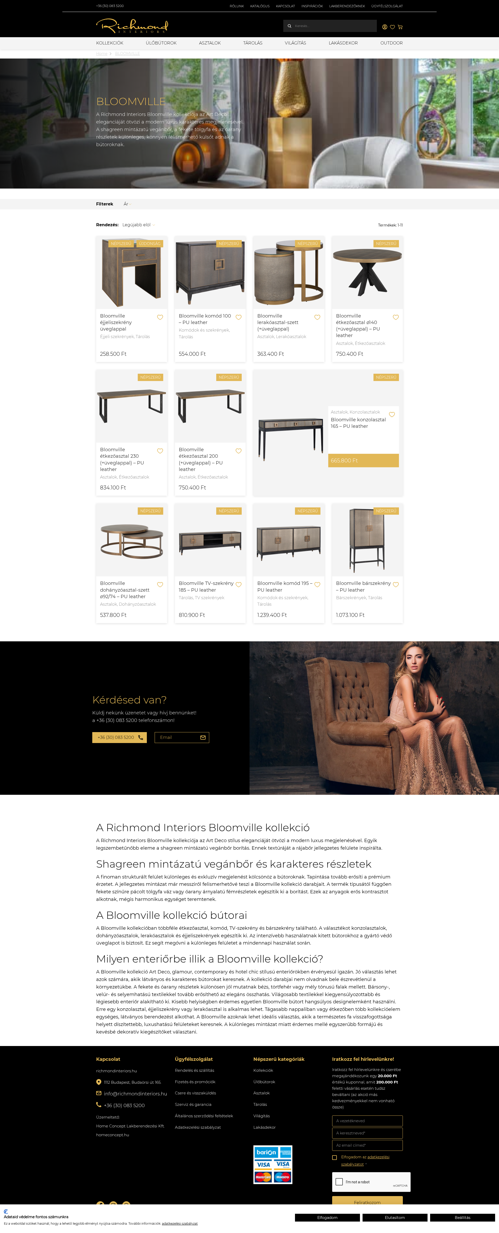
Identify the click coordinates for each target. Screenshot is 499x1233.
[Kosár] (400, 27)
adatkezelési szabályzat (180, 1223)
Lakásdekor (343, 43)
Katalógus (260, 6)
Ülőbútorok (161, 43)
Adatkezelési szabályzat (198, 1127)
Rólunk (237, 6)
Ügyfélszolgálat (387, 6)
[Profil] (384, 27)
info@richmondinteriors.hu (135, 1094)
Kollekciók (109, 43)
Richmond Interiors (132, 26)
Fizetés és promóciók (195, 1081)
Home (101, 53)
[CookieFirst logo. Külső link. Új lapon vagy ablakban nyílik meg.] (6, 1211)
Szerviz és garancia (193, 1104)
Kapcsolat (285, 6)
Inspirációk (312, 6)
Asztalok (210, 43)
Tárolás (252, 43)
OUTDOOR (391, 43)
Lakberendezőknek (347, 6)
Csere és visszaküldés (195, 1092)
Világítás (295, 43)
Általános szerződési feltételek (204, 1115)
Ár (126, 204)
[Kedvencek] (392, 27)
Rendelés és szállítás (194, 1070)
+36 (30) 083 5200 (110, 6)
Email (166, 737)
